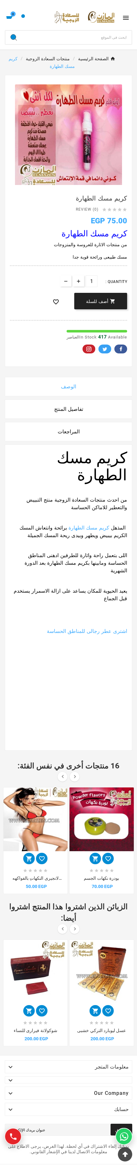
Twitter (104, 349)
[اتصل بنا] (13, 1136)
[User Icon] (23, 17)
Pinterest (89, 349)
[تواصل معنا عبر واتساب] (124, 1136)
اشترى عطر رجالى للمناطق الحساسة (87, 631)
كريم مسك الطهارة (88, 528)
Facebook (120, 349)
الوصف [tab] (68, 387)
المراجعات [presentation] (69, 432)
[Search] (14, 37)
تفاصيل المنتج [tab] (68, 409)
